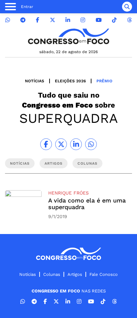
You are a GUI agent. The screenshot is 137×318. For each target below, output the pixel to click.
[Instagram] (82, 20)
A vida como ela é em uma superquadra (87, 203)
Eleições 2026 (70, 81)
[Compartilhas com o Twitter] (61, 144)
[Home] (68, 36)
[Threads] (129, 20)
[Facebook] (37, 20)
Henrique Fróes (68, 193)
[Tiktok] (114, 20)
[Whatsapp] (7, 20)
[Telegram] (23, 20)
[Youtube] (99, 20)
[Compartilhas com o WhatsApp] (91, 144)
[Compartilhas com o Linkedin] (76, 144)
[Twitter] (52, 20)
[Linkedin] (68, 20)
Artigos (75, 274)
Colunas (51, 274)
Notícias (34, 81)
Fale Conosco (103, 274)
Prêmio (104, 81)
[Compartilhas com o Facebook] (46, 144)
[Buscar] (127, 7)
